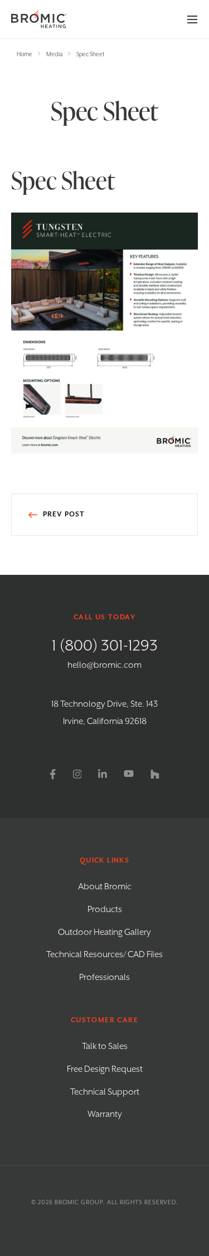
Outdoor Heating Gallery (104, 933)
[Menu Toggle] (192, 19)
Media (54, 54)
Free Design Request (105, 1070)
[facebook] (53, 774)
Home (24, 54)
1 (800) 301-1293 (105, 646)
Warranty (105, 1115)
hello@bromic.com (104, 666)
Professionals (104, 978)
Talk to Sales (105, 1047)
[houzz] (154, 774)
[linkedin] (102, 774)
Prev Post (64, 515)
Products (105, 910)
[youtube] (129, 774)
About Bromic (105, 887)
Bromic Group (79, 1202)
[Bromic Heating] (39, 19)
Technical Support (104, 1092)
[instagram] (77, 774)
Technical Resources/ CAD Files (104, 955)
